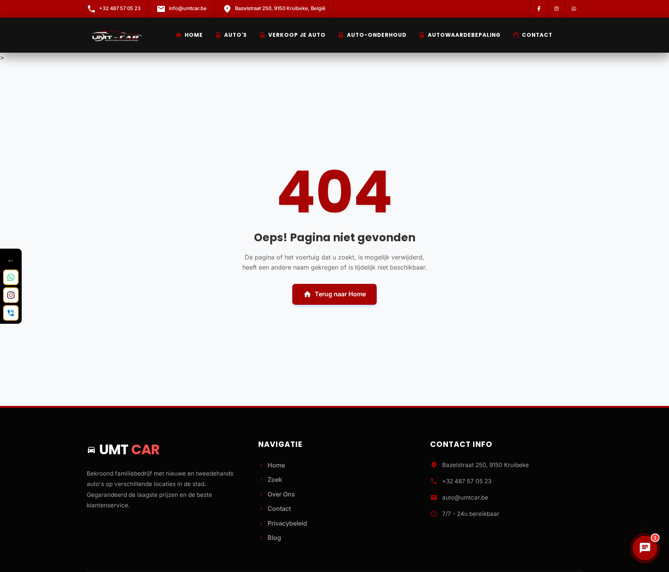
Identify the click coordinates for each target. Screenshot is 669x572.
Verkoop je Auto (292, 35)
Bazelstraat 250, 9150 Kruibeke (485, 465)
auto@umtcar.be (465, 497)
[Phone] (11, 313)
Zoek (270, 479)
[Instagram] (556, 8)
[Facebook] (538, 8)
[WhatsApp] (573, 8)
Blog (269, 537)
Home (189, 35)
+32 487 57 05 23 (466, 481)
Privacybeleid (282, 523)
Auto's (230, 35)
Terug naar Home (334, 294)
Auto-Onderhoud (372, 35)
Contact (532, 35)
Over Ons (276, 494)
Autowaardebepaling (459, 35)
